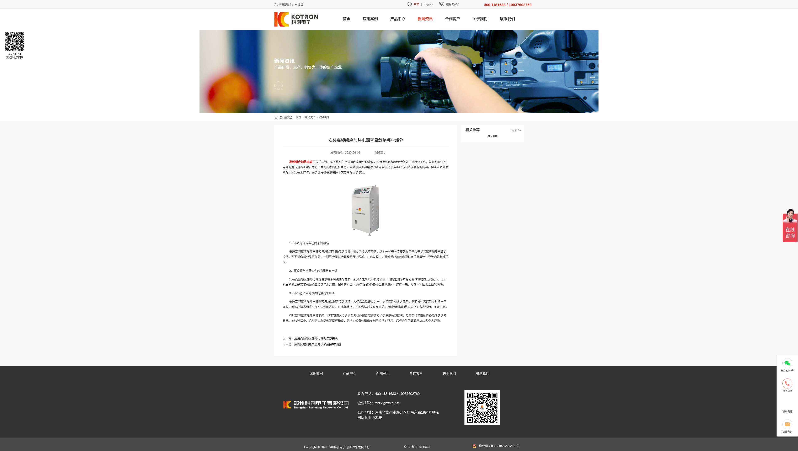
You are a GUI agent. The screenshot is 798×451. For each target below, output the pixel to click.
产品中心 (397, 19)
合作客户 (452, 19)
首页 (346, 19)
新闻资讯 (425, 19)
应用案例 (370, 19)
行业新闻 (324, 117)
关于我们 (480, 19)
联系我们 (507, 19)
